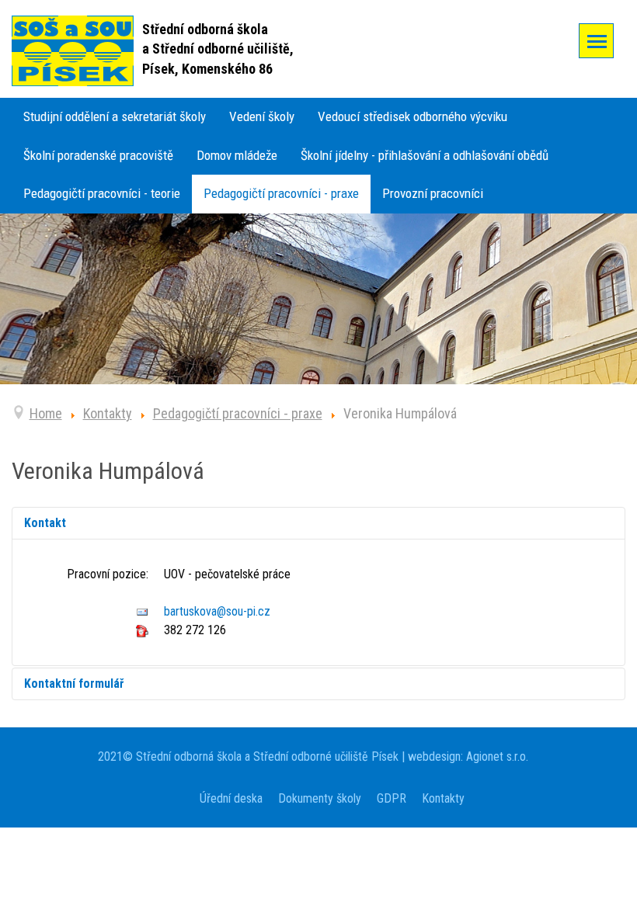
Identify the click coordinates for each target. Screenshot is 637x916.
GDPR (391, 798)
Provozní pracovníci (432, 193)
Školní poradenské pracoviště (98, 155)
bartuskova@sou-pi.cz (217, 611)
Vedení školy (261, 116)
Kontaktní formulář (74, 683)
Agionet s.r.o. (495, 756)
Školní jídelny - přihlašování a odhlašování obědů (424, 155)
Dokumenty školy (319, 798)
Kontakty (443, 798)
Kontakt (45, 522)
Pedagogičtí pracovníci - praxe (281, 193)
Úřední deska (231, 798)
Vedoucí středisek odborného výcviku (412, 116)
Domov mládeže (237, 155)
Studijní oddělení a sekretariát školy (114, 116)
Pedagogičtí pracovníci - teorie (101, 193)
